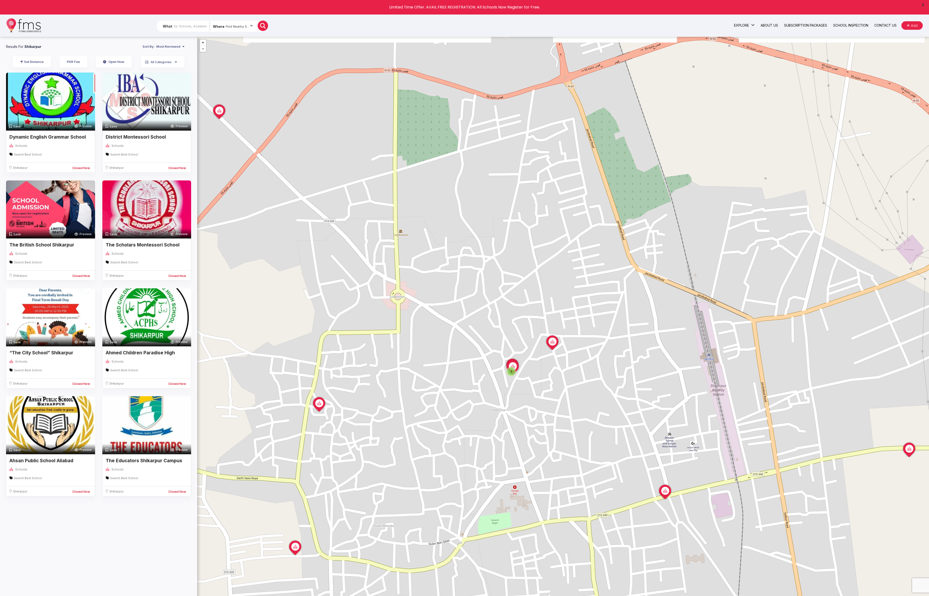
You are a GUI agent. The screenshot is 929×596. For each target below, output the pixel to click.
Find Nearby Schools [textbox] (240, 26)
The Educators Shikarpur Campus (144, 460)
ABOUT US (769, 25)
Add (914, 25)
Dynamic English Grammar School (47, 137)
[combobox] (232, 27)
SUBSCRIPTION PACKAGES (805, 25)
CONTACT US (885, 25)
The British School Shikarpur (41, 245)
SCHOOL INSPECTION (850, 25)
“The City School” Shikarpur (41, 353)
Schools (21, 146)
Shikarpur (20, 168)
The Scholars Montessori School (143, 245)
